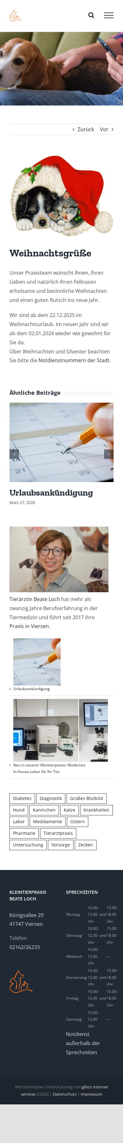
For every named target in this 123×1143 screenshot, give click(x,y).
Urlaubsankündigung (51, 492)
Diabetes (22, 798)
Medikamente (47, 821)
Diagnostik (51, 798)
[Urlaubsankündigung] (61, 441)
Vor (104, 129)
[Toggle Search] (91, 15)
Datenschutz (65, 1094)
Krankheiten (96, 810)
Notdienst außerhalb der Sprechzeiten (83, 1043)
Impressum (91, 1094)
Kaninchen (44, 810)
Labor (19, 821)
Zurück (86, 129)
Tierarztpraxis (58, 833)
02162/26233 (24, 947)
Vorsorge (60, 845)
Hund (19, 810)
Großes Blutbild (86, 798)
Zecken (85, 845)
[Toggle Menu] (109, 15)
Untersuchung (28, 845)
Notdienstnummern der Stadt (73, 360)
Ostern (77, 821)
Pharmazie (24, 833)
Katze (69, 810)
